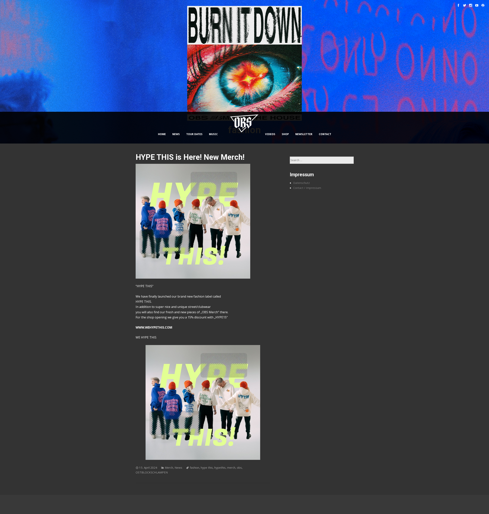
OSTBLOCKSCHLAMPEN (152, 472)
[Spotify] (482, 5)
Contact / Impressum (307, 188)
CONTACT (325, 134)
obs (239, 467)
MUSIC (213, 134)
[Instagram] (470, 5)
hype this (207, 467)
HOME (162, 134)
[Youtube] (476, 5)
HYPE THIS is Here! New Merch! (190, 157)
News (178, 467)
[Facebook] (458, 5)
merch (231, 467)
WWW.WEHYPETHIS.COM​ (154, 327)
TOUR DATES (194, 134)
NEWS (176, 134)
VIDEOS (270, 134)
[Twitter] (464, 5)
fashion (194, 467)
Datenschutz (301, 183)
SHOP (285, 134)
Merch (169, 467)
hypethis (220, 467)
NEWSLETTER (303, 134)
